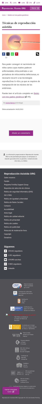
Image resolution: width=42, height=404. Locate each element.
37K (30, 3)
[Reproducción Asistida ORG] (13, 8)
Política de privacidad (12, 220)
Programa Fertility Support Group (16, 184)
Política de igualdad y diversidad (16, 199)
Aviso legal (8, 213)
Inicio (4, 15)
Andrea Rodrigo (10, 103)
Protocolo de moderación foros (15, 230)
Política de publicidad (12, 227)
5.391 (14, 3)
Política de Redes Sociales (13, 202)
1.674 (38, 3)
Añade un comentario (21, 133)
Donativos (7, 237)
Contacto (7, 206)
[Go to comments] (37, 54)
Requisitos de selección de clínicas (17, 188)
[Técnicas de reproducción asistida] (21, 42)
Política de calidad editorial (14, 216)
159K (23, 3)
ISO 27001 (8, 195)
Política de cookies (11, 223)
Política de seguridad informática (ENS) (18, 192)
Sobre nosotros (9, 177)
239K (6, 3)
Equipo (6, 181)
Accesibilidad (9, 209)
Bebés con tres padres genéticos (18, 15)
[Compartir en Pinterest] (16, 54)
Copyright (7, 234)
